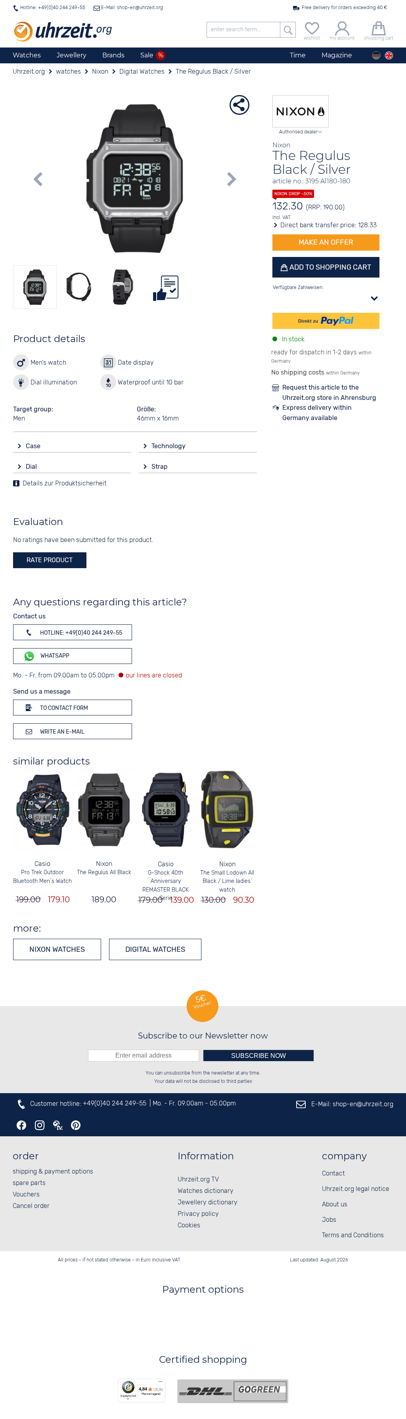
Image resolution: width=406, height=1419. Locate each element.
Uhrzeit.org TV (198, 1180)
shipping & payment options (53, 1172)
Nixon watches (57, 949)
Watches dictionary (206, 1191)
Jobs (329, 1220)
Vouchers (26, 1195)
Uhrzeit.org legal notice (355, 1189)
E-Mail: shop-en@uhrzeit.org (131, 8)
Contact (333, 1174)
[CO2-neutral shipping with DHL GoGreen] (232, 1391)
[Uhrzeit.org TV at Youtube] (58, 1125)
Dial (32, 466)
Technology (169, 446)
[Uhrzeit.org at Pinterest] (75, 1125)
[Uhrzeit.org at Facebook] (21, 1125)
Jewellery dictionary (207, 1202)
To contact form (63, 708)
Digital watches (155, 949)
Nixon (104, 864)
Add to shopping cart (329, 267)
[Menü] (160, 1383)
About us (334, 1204)
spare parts (29, 1183)
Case (34, 446)
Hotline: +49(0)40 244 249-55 (52, 8)
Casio (42, 864)
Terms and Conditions (353, 1235)
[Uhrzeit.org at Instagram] (39, 1125)
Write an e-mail (61, 732)
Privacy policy (198, 1214)
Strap (160, 466)
